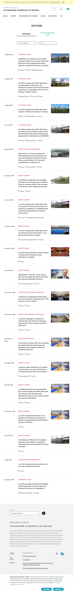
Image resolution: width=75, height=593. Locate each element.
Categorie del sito (17, 513)
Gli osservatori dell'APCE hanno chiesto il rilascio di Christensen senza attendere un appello (33, 255)
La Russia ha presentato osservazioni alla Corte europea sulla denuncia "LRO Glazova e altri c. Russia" (33, 299)
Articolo (26, 34)
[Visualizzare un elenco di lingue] (64, 2)
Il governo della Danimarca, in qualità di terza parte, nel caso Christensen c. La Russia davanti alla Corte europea (32, 369)
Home (5, 16)
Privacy (12, 562)
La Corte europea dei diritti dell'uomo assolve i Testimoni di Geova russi (38, 564)
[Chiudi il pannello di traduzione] (71, 2)
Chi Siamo (12, 558)
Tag (61, 16)
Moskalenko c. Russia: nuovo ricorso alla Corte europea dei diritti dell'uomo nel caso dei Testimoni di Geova (33, 277)
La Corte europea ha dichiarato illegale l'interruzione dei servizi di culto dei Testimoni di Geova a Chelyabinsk (33, 486)
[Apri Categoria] (43, 513)
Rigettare (58, 589)
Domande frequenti (29, 556)
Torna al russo (55, 2)
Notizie (13, 16)
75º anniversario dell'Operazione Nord (35, 568)
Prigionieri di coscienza (28, 16)
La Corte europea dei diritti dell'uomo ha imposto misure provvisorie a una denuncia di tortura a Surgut (32, 233)
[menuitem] (5, 16)
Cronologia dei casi (47, 34)
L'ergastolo (26, 560)
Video (43, 16)
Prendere (46, 589)
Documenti (52, 16)
